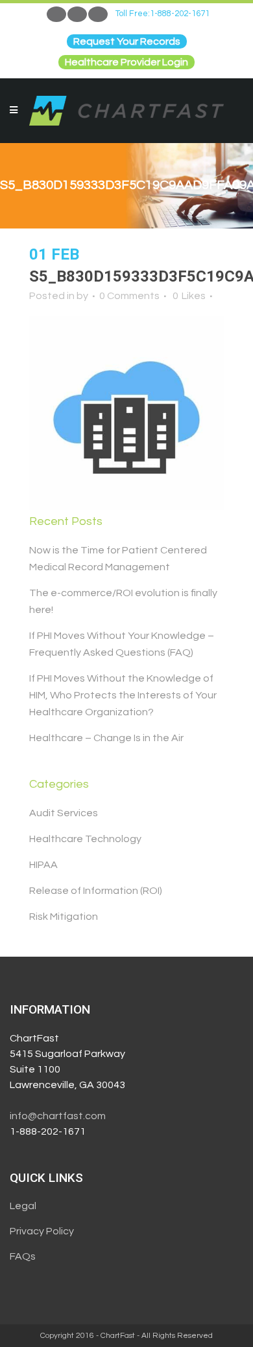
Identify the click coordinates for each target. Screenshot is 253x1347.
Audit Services (63, 813)
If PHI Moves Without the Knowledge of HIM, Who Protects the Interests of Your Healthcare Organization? (123, 695)
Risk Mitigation (63, 916)
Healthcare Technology (85, 839)
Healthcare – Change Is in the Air (106, 738)
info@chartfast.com (58, 1116)
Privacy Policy (42, 1231)
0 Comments (129, 296)
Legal (23, 1206)
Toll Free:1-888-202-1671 (162, 13)
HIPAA (43, 865)
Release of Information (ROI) (95, 890)
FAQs (23, 1256)
